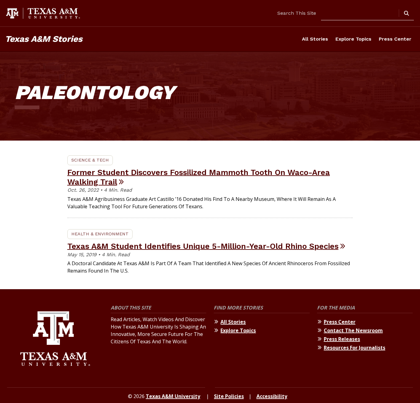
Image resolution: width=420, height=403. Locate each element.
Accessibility (271, 396)
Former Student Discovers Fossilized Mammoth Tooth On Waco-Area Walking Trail (198, 177)
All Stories (315, 39)
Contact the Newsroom (353, 330)
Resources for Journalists (354, 347)
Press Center (395, 39)
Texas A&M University (173, 396)
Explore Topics (353, 39)
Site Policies (229, 396)
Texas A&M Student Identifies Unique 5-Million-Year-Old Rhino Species (203, 246)
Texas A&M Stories (43, 39)
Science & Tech (90, 160)
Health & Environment (100, 233)
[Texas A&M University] (55, 339)
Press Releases (342, 339)
